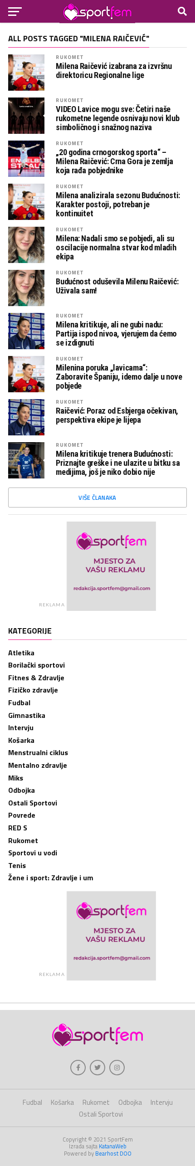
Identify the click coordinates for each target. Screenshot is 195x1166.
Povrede (21, 815)
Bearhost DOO (113, 1153)
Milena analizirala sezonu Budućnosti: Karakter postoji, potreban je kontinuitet (118, 204)
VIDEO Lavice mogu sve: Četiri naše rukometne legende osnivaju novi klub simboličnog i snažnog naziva (117, 118)
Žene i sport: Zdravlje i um (50, 877)
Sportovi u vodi (32, 852)
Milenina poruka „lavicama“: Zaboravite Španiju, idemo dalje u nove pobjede (119, 376)
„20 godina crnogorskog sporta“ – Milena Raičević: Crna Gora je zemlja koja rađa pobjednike (114, 161)
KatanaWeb (113, 1146)
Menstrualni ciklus (38, 752)
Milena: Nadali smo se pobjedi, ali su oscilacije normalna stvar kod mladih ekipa (116, 247)
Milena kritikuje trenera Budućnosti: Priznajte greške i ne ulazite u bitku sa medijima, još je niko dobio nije (118, 463)
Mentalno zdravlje (37, 765)
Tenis (17, 865)
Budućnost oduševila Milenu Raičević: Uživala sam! (117, 286)
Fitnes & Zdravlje (36, 677)
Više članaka (97, 497)
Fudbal (19, 702)
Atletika (21, 652)
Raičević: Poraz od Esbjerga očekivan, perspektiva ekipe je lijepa (117, 415)
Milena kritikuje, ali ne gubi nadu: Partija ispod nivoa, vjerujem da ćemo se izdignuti (116, 333)
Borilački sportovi (36, 664)
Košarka (21, 740)
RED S (17, 827)
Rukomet (70, 57)
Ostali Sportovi (32, 802)
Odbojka (21, 790)
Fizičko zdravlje (33, 689)
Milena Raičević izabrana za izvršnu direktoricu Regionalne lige (113, 71)
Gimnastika (26, 715)
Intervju (21, 727)
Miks (15, 777)
